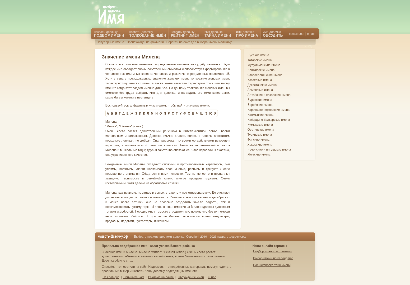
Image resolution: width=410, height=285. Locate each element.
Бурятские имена (259, 99)
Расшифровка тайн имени (271, 265)
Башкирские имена (261, 69)
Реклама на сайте (161, 277)
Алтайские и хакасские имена (268, 94)
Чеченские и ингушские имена (269, 149)
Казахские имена (259, 79)
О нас (212, 277)
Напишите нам (133, 277)
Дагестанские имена (262, 84)
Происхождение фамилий (145, 42)
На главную (110, 277)
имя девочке (273, 33)
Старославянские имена (264, 74)
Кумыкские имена (260, 124)
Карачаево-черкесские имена (268, 109)
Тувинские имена (259, 134)
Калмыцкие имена (260, 114)
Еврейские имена (259, 104)
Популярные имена (110, 42)
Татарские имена (259, 60)
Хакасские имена (259, 144)
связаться (296, 33)
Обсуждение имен (191, 277)
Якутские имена (258, 154)
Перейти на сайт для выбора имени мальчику (199, 42)
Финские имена (258, 139)
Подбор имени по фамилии (272, 251)
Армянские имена (260, 89)
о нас (311, 33)
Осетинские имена (260, 129)
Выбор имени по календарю (273, 258)
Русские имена (258, 55)
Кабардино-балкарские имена (268, 119)
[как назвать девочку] (114, 15)
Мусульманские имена (263, 64)
